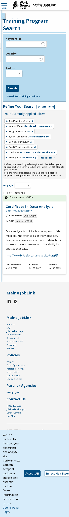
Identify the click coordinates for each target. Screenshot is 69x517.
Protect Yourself (15, 341)
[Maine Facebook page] (9, 301)
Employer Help (14, 334)
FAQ (9, 327)
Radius (10, 68)
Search (12, 88)
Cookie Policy (13, 375)
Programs (11, 344)
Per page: (8, 185)
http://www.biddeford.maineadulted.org (30, 255)
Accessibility (13, 372)
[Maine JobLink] (34, 5)
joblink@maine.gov (16, 409)
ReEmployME (13, 392)
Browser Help (13, 338)
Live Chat (11, 416)
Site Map (11, 348)
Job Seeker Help (15, 331)
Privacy (10, 361)
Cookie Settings (14, 378)
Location (11, 53)
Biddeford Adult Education (19, 210)
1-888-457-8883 (14, 405)
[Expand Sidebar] (3, 16)
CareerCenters (14, 412)
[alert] (34, 198)
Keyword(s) (13, 39)
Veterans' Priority (15, 368)
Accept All (32, 473)
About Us (11, 324)
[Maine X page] (15, 301)
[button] (4, 5)
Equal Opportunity (16, 365)
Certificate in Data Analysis (29, 206)
